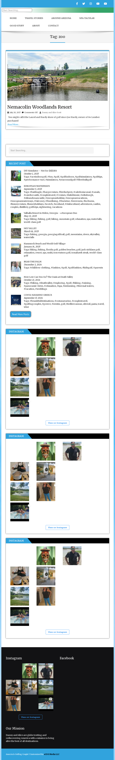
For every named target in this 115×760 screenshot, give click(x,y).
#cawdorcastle (31, 195)
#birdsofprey (65, 192)
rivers (86, 234)
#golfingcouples (32, 304)
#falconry (39, 201)
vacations (57, 207)
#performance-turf (34, 179)
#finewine (64, 201)
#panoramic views (33, 286)
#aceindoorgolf (38, 176)
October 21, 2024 (32, 280)
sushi (50, 252)
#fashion (55, 267)
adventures (86, 204)
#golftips (97, 176)
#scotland (59, 204)
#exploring (59, 283)
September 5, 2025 (33, 189)
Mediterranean (74, 304)
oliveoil (86, 304)
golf (48, 219)
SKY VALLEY (30, 228)
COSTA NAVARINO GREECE (38, 295)
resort (38, 252)
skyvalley (94, 234)
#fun (50, 176)
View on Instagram (57, 423)
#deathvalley (45, 283)
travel (101, 304)
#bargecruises (50, 192)
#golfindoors (67, 176)
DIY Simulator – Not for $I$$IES (40, 170)
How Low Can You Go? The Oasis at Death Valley (48, 277)
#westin (56, 304)
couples (14, 207)
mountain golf (66, 219)
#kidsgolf (87, 267)
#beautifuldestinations (42, 301)
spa (88, 219)
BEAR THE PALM (32, 261)
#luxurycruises (18, 204)
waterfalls (96, 219)
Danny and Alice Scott (51, 112)
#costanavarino (63, 301)
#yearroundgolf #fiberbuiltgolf (75, 179)
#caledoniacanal (82, 192)
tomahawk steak (79, 252)
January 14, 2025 (32, 246)
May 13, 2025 (30, 216)
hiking (54, 219)
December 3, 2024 (33, 264)
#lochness (88, 201)
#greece (46, 304)
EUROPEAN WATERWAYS (37, 186)
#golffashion (74, 267)
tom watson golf (62, 252)
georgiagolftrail (56, 234)
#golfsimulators (83, 176)
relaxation (80, 219)
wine (26, 307)
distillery (23, 207)
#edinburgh (86, 195)
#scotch (48, 204)
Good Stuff (17, 25)
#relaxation (50, 286)
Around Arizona (61, 18)
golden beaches (67, 249)
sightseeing (45, 207)
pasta (94, 304)
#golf (56, 176)
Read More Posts (20, 314)
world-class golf (32, 222)
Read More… (13, 124)
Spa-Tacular (86, 18)
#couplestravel (47, 195)
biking (33, 219)
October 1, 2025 (31, 173)
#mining (86, 283)
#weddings (41, 289)
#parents (98, 267)
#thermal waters (85, 286)
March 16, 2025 (31, 231)
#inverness (77, 201)
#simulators (51, 179)
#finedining (51, 201)
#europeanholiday (55, 198)
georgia (42, 234)
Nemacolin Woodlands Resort (39, 107)
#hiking (76, 283)
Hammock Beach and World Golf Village (44, 243)
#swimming (69, 286)
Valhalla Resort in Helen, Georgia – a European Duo (50, 213)
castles (96, 204)
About (36, 25)
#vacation (29, 289)
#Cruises (61, 195)
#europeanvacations (76, 198)
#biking (34, 283)
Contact (53, 25)
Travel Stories (34, 18)
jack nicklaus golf (90, 249)
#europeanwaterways (21, 201)
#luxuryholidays (35, 204)
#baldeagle (36, 192)
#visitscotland (72, 204)
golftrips (33, 207)
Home (13, 18)
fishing (41, 219)
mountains (76, 234)
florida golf (52, 249)
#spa (59, 286)
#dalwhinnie (73, 195)
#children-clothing (40, 267)
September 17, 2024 (33, 298)
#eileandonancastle (34, 198)
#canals (95, 192)
